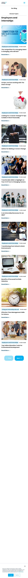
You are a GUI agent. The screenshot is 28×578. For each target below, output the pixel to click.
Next (18, 358)
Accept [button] (10, 575)
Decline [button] (17, 575)
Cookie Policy (20, 571)
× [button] (25, 566)
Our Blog (14, 8)
